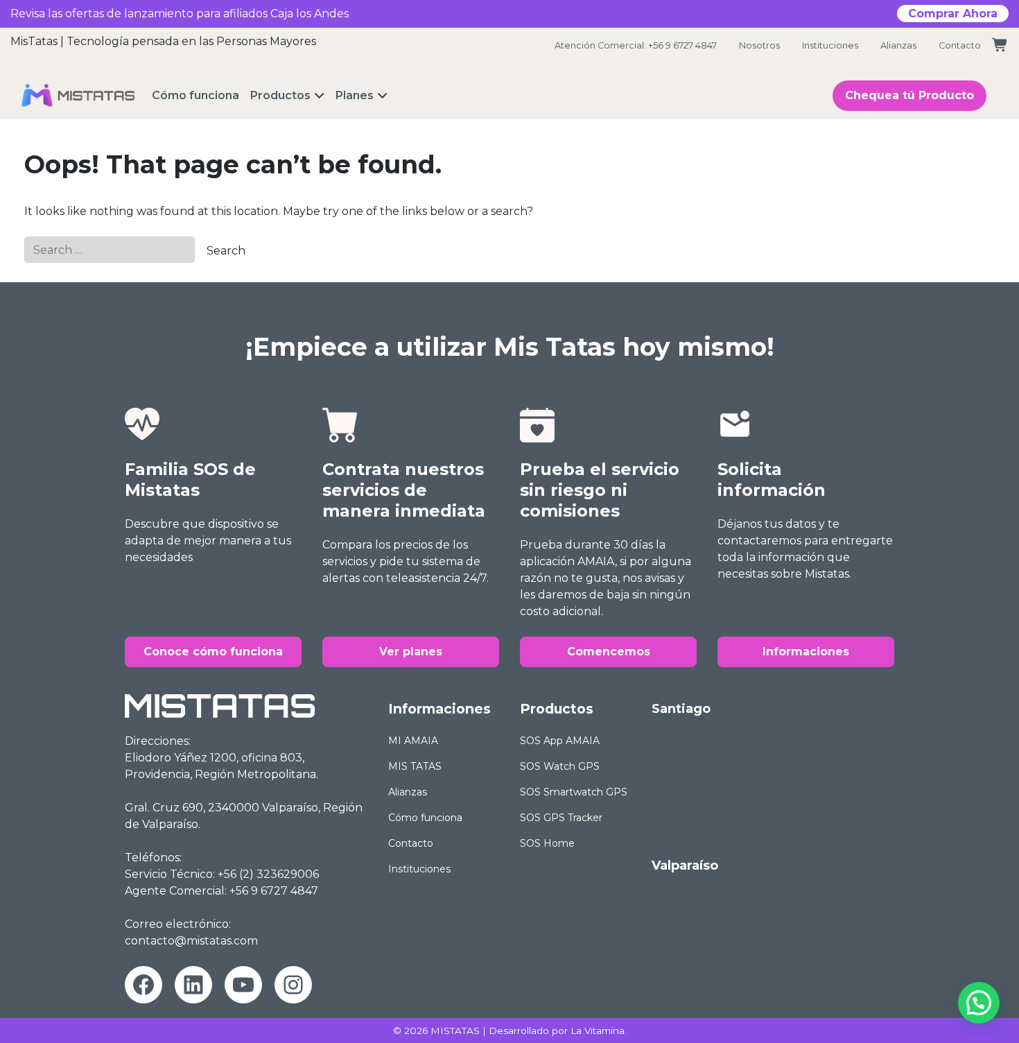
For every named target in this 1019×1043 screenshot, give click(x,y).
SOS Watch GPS (560, 766)
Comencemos (608, 651)
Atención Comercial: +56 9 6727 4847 (636, 45)
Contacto (960, 45)
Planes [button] (355, 95)
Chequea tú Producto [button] (909, 95)
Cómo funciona (425, 817)
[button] (979, 1003)
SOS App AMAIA (560, 740)
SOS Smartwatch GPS (573, 792)
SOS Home (547, 843)
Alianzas (898, 45)
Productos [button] (280, 95)
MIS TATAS (415, 766)
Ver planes (410, 651)
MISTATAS (455, 1030)
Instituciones (830, 45)
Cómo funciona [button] (195, 95)
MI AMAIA (413, 740)
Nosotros (759, 45)
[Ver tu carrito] (1000, 45)
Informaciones (806, 651)
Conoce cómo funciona (213, 651)
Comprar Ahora (953, 13)
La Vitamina (598, 1030)
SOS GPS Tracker (561, 817)
